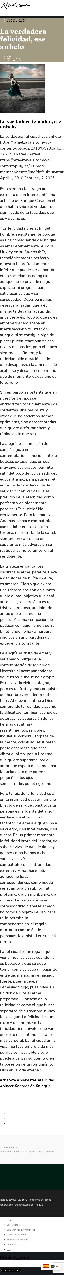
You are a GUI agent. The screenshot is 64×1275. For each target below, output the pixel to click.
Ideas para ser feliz (18, 21)
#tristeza (8, 1080)
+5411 (39, 1204)
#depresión (25, 1086)
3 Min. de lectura (16, 19)
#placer (7, 1086)
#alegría (43, 1086)
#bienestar (26, 1080)
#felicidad (46, 1080)
